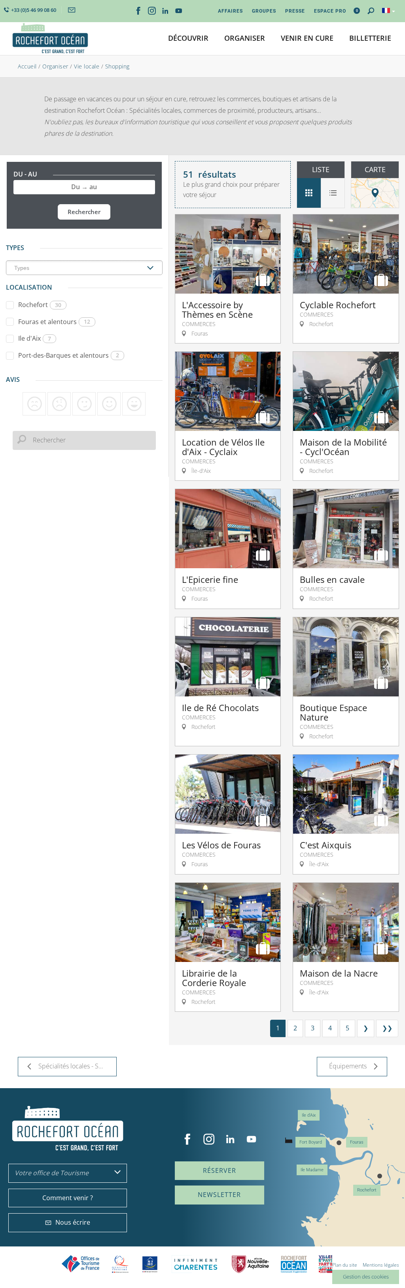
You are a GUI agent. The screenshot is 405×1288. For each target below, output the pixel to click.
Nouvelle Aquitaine (250, 1264)
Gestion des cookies (366, 1276)
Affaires (230, 11)
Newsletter (219, 1194)
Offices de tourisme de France (80, 1264)
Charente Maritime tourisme (196, 1264)
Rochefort (39, 304)
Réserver (219, 1170)
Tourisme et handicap (150, 1264)
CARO (294, 1264)
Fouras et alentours (54, 321)
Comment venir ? (67, 1197)
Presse (295, 11)
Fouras (356, 1142)
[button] (188, 38)
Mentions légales (381, 1264)
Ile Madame (312, 1169)
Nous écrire (72, 1222)
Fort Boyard (310, 1142)
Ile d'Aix (34, 338)
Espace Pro (330, 11)
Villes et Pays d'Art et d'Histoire (325, 1264)
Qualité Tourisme (120, 1264)
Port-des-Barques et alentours (68, 355)
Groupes (264, 11)
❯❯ (387, 1028)
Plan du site (344, 1264)
